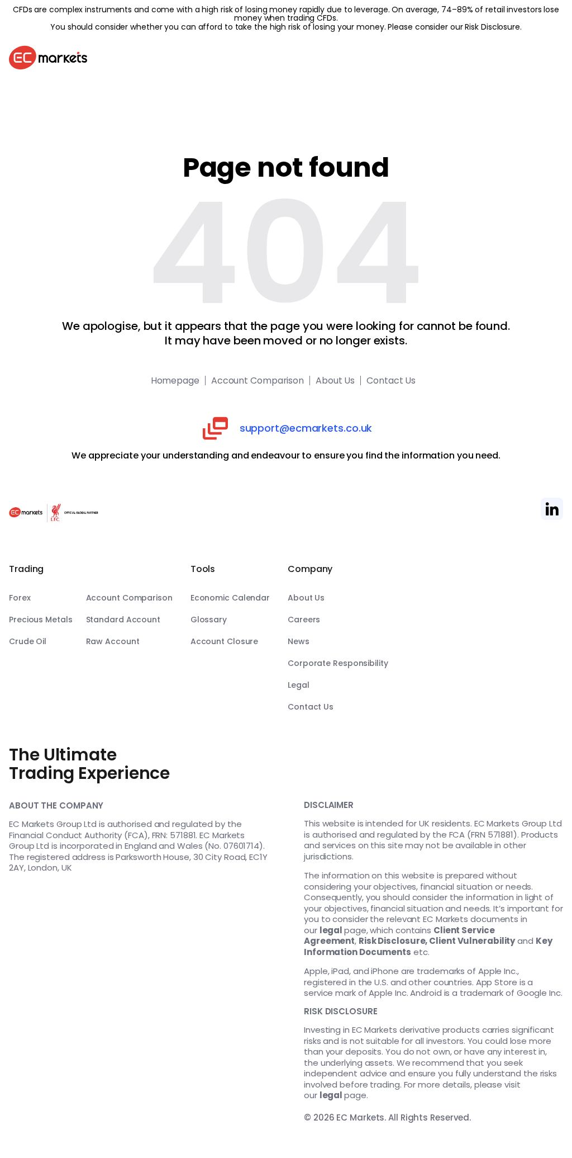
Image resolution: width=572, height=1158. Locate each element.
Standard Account (123, 619)
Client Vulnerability (472, 941)
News (298, 641)
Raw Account (113, 641)
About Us (335, 381)
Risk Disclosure (492, 26)
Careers (304, 619)
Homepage (175, 381)
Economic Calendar (230, 597)
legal (331, 930)
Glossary (208, 619)
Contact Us (391, 381)
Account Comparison (257, 381)
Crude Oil (27, 641)
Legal (298, 685)
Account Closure (224, 641)
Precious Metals (41, 619)
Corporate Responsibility (338, 663)
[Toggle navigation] (552, 59)
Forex (20, 597)
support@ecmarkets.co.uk (306, 428)
